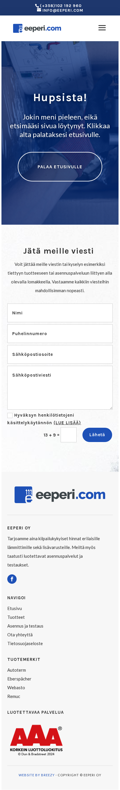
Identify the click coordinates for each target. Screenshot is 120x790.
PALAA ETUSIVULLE (60, 166)
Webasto (16, 687)
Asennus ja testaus (25, 625)
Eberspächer (19, 678)
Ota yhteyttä (20, 634)
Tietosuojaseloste (25, 643)
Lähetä (97, 434)
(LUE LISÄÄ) (67, 422)
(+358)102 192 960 (61, 5)
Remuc (13, 696)
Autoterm (16, 670)
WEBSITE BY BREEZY (37, 775)
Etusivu (14, 608)
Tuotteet (16, 617)
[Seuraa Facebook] (12, 579)
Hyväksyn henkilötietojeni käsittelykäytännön (44, 419)
